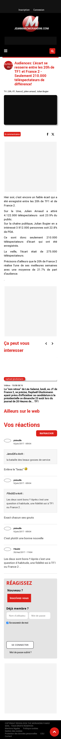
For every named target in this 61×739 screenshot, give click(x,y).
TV (5, 91)
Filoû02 (17, 549)
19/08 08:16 (17, 385)
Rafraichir (47, 433)
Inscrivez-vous (19, 598)
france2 (19, 91)
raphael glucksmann (14, 379)
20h (9, 91)
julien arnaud (30, 91)
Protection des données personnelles (21, 733)
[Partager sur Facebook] (48, 134)
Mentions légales (12, 728)
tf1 (13, 91)
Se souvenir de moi (18, 622)
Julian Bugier (42, 91)
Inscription (24, 9)
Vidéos (7, 385)
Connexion (38, 9)
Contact (8, 736)
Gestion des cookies (13, 731)
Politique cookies (30, 728)
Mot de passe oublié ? (21, 652)
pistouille (17, 440)
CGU (42, 733)
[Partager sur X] (53, 134)
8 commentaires (12, 134)
